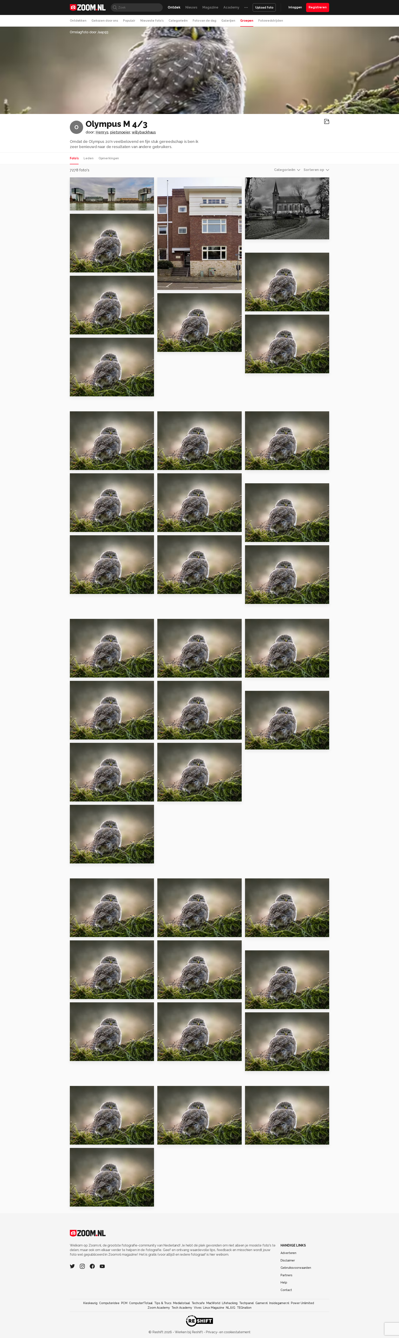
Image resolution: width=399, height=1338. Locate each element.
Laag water (169, 1056)
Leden (88, 158)
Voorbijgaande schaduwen (183, 527)
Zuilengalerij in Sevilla (179, 672)
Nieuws (191, 7)
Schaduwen (82, 527)
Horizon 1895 (83, 1056)
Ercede (85, 218)
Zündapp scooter (263, 1066)
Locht (164, 734)
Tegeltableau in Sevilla (92, 734)
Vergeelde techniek (177, 796)
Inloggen (295, 7)
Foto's (74, 158)
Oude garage (83, 796)
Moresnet (255, 932)
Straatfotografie (262, 1004)
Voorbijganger (260, 465)
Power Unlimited (302, 1303)
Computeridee (109, 1303)
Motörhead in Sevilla (90, 391)
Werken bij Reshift (189, 1332)
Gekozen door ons (104, 20)
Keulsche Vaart (260, 306)
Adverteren (288, 1253)
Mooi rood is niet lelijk (91, 672)
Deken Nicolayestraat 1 (180, 285)
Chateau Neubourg (89, 858)
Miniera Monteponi (176, 465)
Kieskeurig (90, 1303)
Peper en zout (259, 1139)
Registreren (318, 7)
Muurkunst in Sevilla (177, 347)
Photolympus (89, 182)
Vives (197, 1307)
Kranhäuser (81, 205)
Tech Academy (181, 1307)
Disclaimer (288, 1260)
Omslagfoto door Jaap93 (89, 32)
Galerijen (228, 20)
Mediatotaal (181, 1303)
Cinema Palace (172, 1139)
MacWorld (213, 1303)
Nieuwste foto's (152, 20)
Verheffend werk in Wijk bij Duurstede (95, 932)
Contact (286, 1290)
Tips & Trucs (162, 1303)
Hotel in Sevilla (261, 672)
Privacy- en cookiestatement (227, 1332)
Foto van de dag (204, 20)
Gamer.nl (261, 1303)
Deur (163, 932)
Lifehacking (230, 1303)
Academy (231, 7)
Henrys (102, 132)
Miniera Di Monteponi (266, 744)
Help (284, 1282)
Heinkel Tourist (173, 994)
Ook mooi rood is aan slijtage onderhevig (95, 589)
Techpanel (246, 1303)
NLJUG (230, 1307)
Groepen (246, 20)
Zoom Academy (159, 1307)
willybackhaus (144, 132)
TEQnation (244, 1307)
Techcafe (198, 1303)
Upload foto (264, 7)
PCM (124, 1303)
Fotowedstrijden (270, 20)
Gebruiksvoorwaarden (296, 1267)
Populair (129, 20)
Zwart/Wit (81, 329)
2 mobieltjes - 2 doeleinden (95, 465)
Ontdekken (78, 20)
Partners (286, 1275)
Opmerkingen (109, 158)
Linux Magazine (213, 1307)
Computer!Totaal (141, 1303)
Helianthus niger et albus (94, 267)
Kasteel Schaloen (87, 1201)
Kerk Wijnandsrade (264, 234)
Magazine (210, 7)
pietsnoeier (120, 132)
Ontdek (174, 7)
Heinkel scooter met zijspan (95, 994)
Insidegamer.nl (279, 1303)
